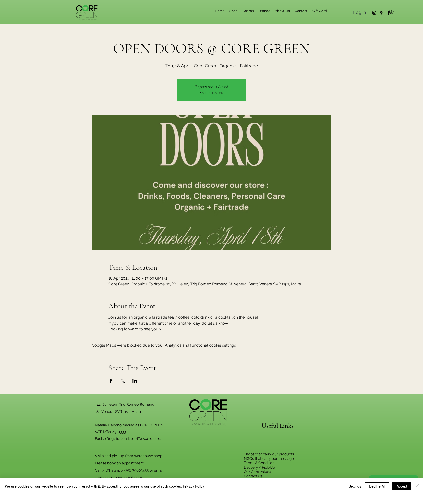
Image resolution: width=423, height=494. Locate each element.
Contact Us (253, 476)
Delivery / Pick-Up (259, 467)
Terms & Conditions (260, 463)
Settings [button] (355, 486)
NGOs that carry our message (269, 458)
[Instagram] (374, 13)
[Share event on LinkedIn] (134, 381)
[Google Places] (381, 13)
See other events (211, 92)
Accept (402, 486)
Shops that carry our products (269, 454)
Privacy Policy (193, 486)
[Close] (417, 486)
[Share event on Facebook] (110, 381)
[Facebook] (388, 13)
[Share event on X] (122, 381)
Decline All (377, 486)
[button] (391, 12)
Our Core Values (257, 472)
